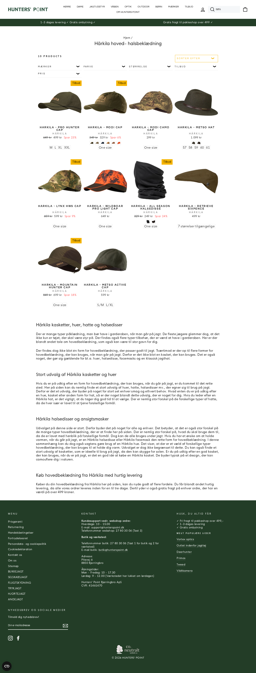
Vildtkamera (184, 570)
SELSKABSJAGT (18, 577)
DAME (80, 6)
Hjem (126, 37)
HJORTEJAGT (17, 593)
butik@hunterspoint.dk (113, 550)
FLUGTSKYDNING (19, 582)
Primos (181, 558)
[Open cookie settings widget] (7, 666)
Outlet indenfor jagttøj (191, 545)
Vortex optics (185, 539)
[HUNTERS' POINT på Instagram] (10, 638)
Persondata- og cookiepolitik (27, 544)
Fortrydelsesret (18, 538)
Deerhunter (184, 552)
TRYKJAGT (14, 588)
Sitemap (13, 566)
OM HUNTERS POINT (128, 12)
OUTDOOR (143, 6)
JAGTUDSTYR (97, 6)
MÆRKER (173, 6)
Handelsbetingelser (21, 532)
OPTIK (128, 6)
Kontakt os (15, 555)
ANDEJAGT (15, 599)
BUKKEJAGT (15, 571)
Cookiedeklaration (20, 549)
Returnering (16, 527)
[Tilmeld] (65, 625)
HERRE (67, 6)
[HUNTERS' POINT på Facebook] (18, 638)
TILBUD (189, 6)
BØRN (158, 6)
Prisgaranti (15, 521)
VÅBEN (115, 6)
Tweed (181, 564)
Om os (12, 560)
